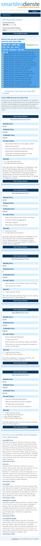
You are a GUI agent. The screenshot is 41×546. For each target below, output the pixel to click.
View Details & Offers (8, 461)
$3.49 (7, 380)
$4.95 (7, 199)
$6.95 (7, 264)
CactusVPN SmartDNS (9, 518)
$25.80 (7, 131)
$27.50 (7, 204)
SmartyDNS (6, 484)
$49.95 (8, 210)
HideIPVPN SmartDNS (9, 500)
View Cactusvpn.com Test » (20, 375)
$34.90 (8, 136)
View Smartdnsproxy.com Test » (20, 119)
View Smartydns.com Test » (20, 259)
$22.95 (7, 324)
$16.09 (7, 386)
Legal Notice (15, 539)
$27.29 (8, 392)
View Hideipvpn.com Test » (20, 312)
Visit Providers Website (20, 116)
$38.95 (8, 330)
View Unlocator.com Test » (20, 193)
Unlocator (5, 464)
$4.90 (7, 125)
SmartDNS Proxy (7, 440)
